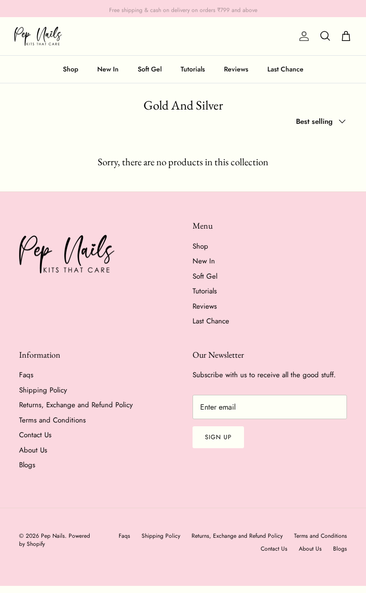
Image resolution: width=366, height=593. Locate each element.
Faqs (26, 375)
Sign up (218, 437)
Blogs (27, 465)
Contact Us (35, 435)
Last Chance (285, 69)
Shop (70, 69)
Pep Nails (53, 536)
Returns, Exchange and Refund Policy (76, 405)
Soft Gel (150, 69)
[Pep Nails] (38, 36)
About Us (33, 450)
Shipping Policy (43, 390)
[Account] (302, 36)
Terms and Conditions (52, 420)
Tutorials (193, 69)
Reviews (236, 69)
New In (108, 69)
